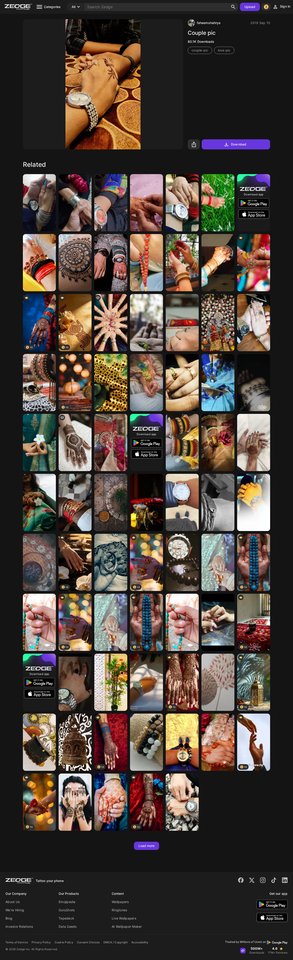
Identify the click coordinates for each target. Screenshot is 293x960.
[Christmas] (146, 502)
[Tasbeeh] (146, 262)
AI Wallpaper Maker (127, 926)
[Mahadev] (253, 382)
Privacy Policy (41, 942)
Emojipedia (67, 902)
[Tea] (39, 562)
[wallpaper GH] (110, 682)
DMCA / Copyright (115, 942)
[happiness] (110, 562)
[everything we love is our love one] (39, 442)
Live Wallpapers (124, 918)
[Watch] (182, 502)
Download (238, 144)
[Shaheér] (146, 742)
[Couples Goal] (253, 442)
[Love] (217, 262)
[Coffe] (110, 502)
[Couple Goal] (146, 202)
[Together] (253, 502)
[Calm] (146, 322)
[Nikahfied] (146, 382)
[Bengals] (182, 442)
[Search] (233, 7)
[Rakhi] (75, 502)
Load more (146, 846)
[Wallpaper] (110, 202)
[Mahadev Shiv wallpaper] (39, 262)
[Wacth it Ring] (75, 682)
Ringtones (119, 910)
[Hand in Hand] (182, 202)
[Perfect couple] (182, 382)
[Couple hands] (217, 622)
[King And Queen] (110, 262)
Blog (8, 918)
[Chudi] (39, 382)
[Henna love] (75, 262)
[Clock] (182, 562)
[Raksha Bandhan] (253, 262)
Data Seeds (68, 926)
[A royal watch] (146, 682)
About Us (12, 902)
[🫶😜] (110, 322)
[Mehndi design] (75, 442)
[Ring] (182, 322)
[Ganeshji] (217, 322)
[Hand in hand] (39, 202)
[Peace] (217, 502)
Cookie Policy (64, 942)
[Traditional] (182, 262)
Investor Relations (19, 926)
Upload (249, 7)
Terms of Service (16, 942)
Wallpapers (120, 902)
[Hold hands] (217, 742)
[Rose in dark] (217, 442)
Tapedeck (66, 918)
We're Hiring (14, 910)
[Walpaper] (217, 682)
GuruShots (67, 910)
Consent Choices (88, 942)
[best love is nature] (217, 202)
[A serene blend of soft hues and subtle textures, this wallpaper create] (217, 382)
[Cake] (39, 742)
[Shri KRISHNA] (110, 442)
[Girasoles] (110, 382)
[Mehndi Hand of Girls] (75, 802)
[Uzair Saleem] (253, 322)
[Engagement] (217, 562)
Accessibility (139, 942)
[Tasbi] (39, 622)
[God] (75, 742)
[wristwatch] (182, 742)
